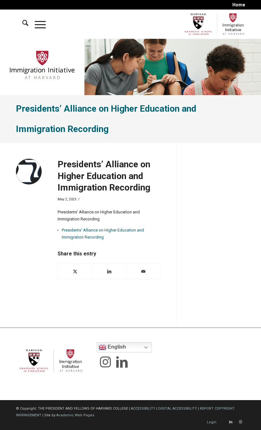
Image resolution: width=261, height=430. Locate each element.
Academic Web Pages (75, 415)
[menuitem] (237, 4)
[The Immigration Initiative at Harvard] (213, 24)
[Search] (22, 24)
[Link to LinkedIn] (231, 422)
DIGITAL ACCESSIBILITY (177, 408)
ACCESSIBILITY (143, 408)
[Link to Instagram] (240, 422)
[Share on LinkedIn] (109, 271)
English (116, 347)
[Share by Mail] (143, 271)
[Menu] (37, 24)
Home (238, 4)
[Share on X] (75, 271)
